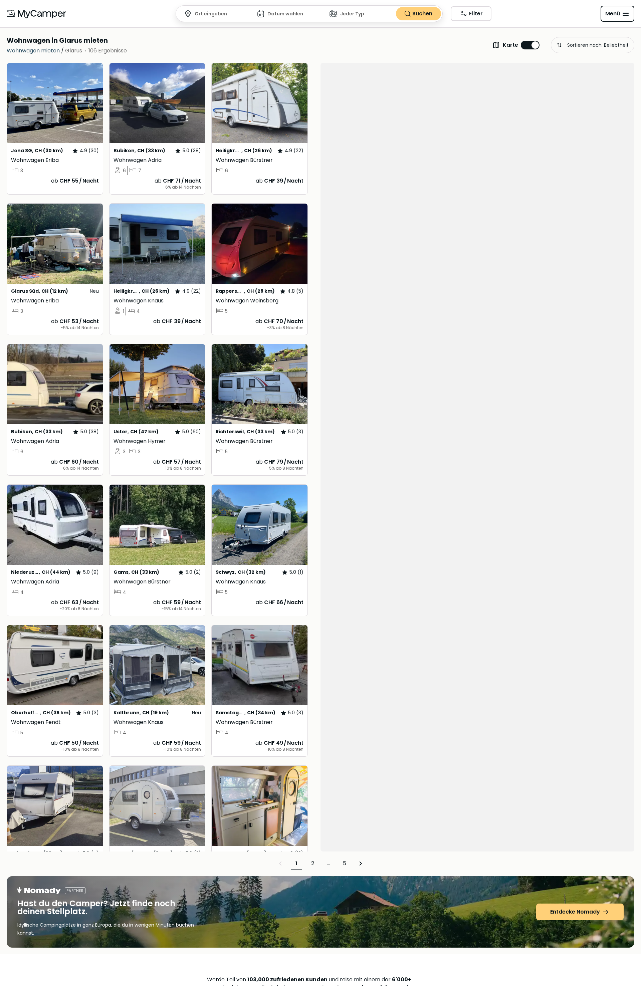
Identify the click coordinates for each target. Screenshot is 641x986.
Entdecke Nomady (575, 912)
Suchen (422, 13)
